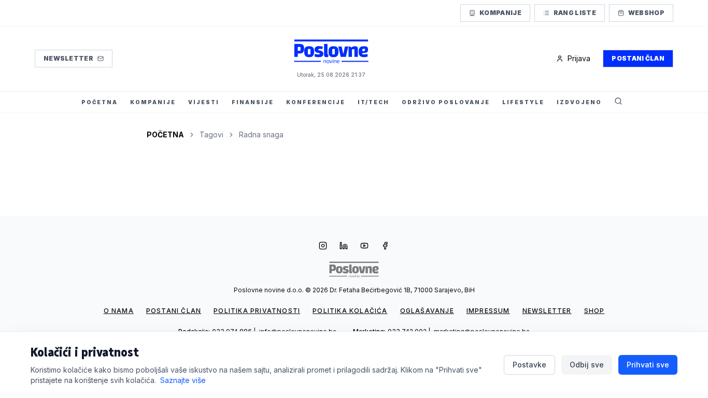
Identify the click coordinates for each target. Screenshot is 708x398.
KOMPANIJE (153, 102)
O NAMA (119, 311)
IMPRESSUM (488, 311)
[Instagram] (323, 246)
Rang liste (575, 13)
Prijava (579, 58)
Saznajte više (183, 380)
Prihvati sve (648, 364)
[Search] (618, 102)
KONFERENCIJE (315, 102)
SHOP (594, 311)
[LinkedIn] (343, 246)
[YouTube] (364, 246)
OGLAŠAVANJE (427, 311)
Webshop (646, 13)
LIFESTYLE (523, 102)
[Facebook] (385, 246)
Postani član (638, 58)
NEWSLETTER (547, 311)
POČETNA (99, 102)
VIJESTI (203, 102)
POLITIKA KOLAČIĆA (350, 311)
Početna (165, 134)
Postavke (529, 364)
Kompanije (500, 13)
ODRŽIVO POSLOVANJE (446, 102)
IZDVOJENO (579, 102)
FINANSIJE (253, 102)
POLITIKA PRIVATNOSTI (257, 311)
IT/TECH (373, 102)
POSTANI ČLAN (173, 311)
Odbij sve (587, 364)
